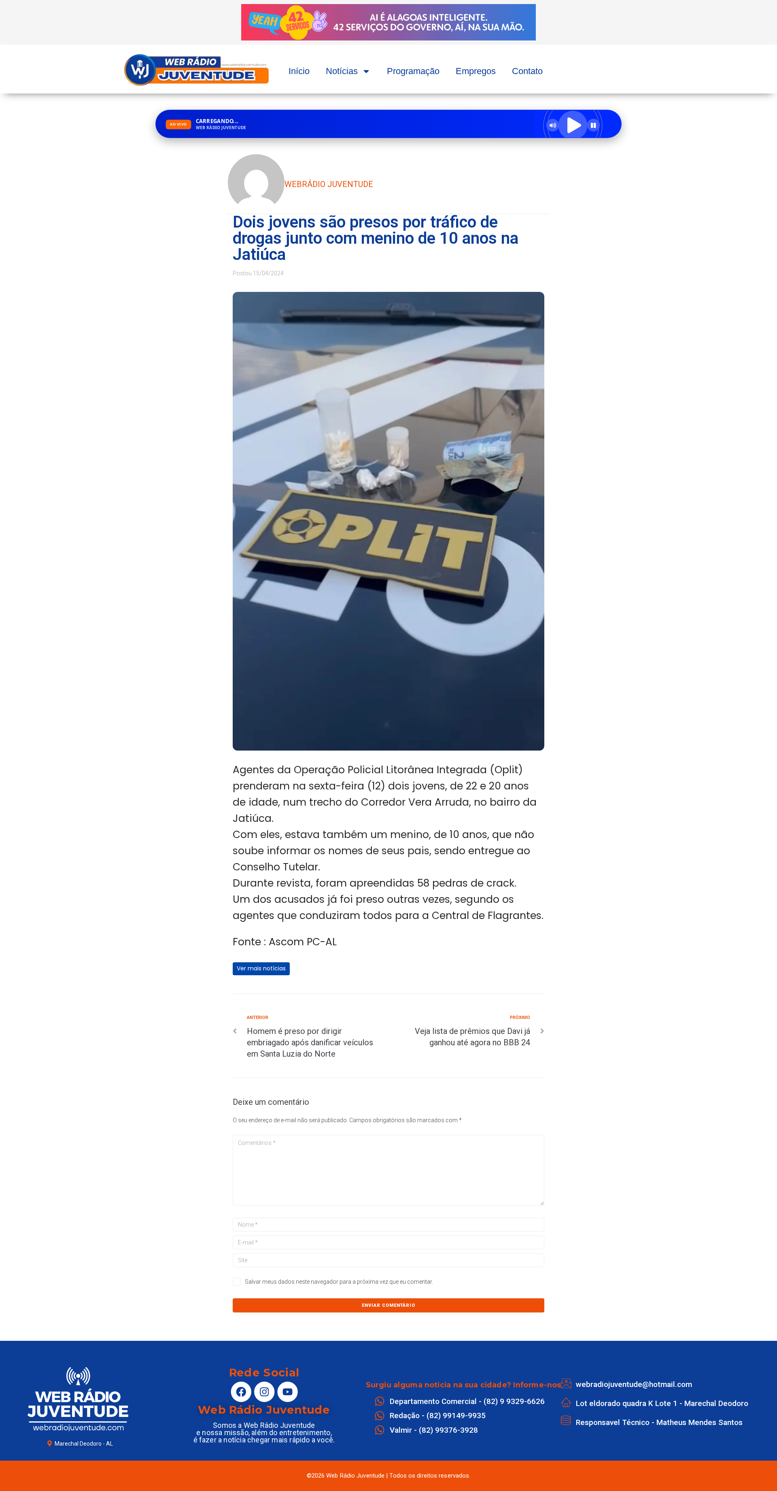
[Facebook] (241, 1392)
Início (299, 71)
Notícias (342, 71)
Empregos (476, 71)
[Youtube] (287, 1392)
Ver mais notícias (261, 968)
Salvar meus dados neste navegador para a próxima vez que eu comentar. (339, 1281)
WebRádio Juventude (328, 184)
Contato (527, 71)
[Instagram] (264, 1392)
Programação (413, 71)
